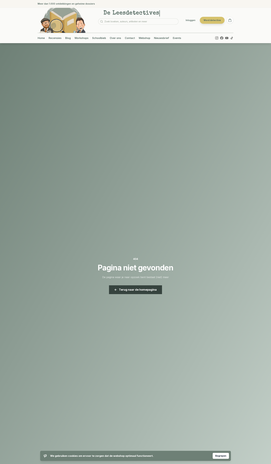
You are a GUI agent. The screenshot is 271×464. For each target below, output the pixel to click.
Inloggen (190, 20)
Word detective (212, 20)
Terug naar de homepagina (135, 289)
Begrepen (220, 455)
